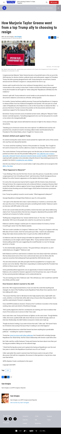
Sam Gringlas (18, 36)
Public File (25, 419)
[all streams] (58, 8)
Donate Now (38, 423)
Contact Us (25, 416)
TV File (36, 416)
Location (25, 423)
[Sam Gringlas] (5, 398)
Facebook (49, 416)
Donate (54, 2)
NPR (8, 370)
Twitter (49, 419)
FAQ (36, 419)
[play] (4, 8)
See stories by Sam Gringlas (19, 402)
